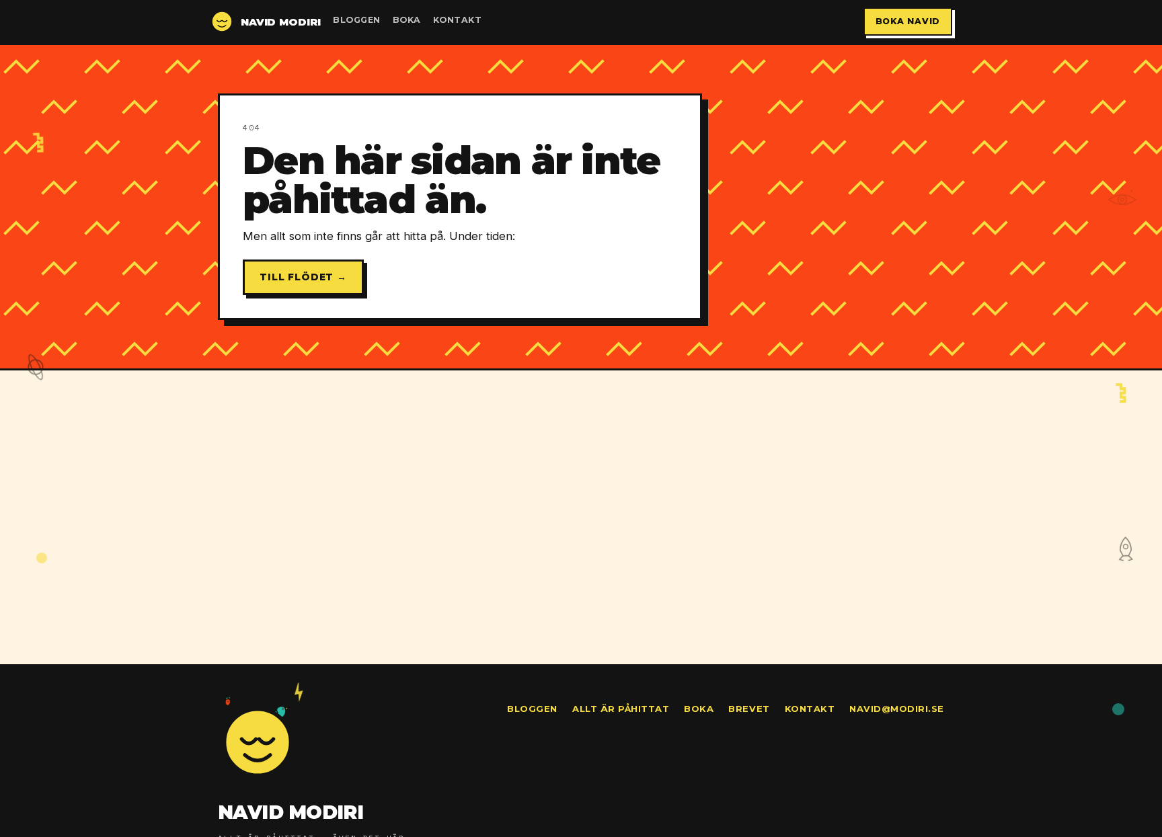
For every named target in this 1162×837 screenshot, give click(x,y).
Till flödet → (303, 277)
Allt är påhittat (620, 708)
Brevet (748, 708)
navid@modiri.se (896, 708)
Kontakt (457, 20)
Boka (407, 20)
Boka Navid (908, 21)
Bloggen (357, 20)
